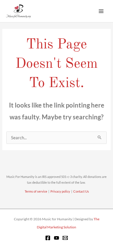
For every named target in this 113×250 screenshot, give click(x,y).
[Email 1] (65, 237)
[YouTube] (56, 237)
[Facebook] (47, 237)
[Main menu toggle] (101, 11)
